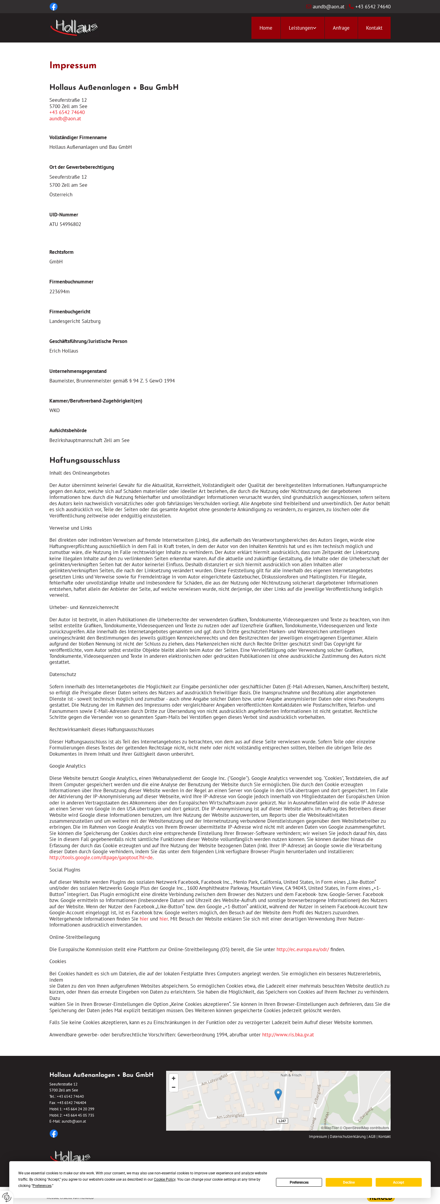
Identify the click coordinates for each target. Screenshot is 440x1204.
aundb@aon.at (329, 6)
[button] (278, 1094)
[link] (302, 28)
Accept (398, 1182)
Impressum (318, 1136)
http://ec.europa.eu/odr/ (303, 949)
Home (266, 28)
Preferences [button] (42, 1186)
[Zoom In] (173, 1078)
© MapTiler (330, 1127)
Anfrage (341, 28)
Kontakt (374, 28)
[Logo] (74, 28)
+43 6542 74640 (373, 6)
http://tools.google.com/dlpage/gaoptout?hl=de (101, 857)
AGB (372, 1136)
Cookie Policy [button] (164, 1179)
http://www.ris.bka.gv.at (288, 1034)
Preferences (299, 1182)
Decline (349, 1182)
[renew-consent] (6, 1197)
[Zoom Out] (173, 1087)
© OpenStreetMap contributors (364, 1127)
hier (144, 918)
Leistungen (301, 28)
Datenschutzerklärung (348, 1136)
